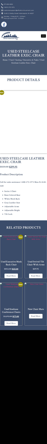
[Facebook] (4, 24)
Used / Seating (15, 60)
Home (5, 60)
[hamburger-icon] (43, 36)
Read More (11, 276)
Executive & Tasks (30, 60)
